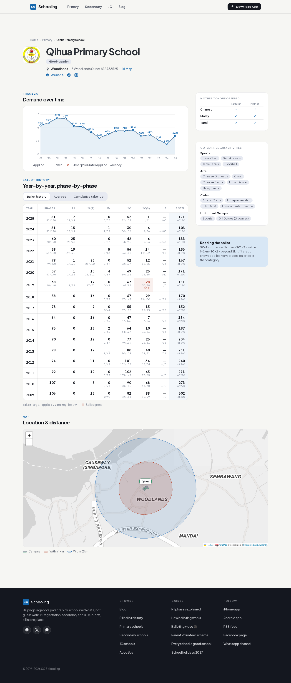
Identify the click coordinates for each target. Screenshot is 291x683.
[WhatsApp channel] (47, 630)
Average (60, 196)
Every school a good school (191, 644)
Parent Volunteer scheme (189, 635)
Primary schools (131, 626)
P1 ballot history (131, 618)
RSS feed (230, 626)
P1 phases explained (186, 609)
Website (57, 75)
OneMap (223, 545)
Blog (121, 7)
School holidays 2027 (187, 652)
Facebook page (235, 635)
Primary (73, 7)
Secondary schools (134, 635)
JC (110, 7)
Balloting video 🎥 (184, 626)
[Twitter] (37, 630)
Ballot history (36, 196)
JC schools (127, 644)
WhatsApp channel (237, 644)
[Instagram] (76, 75)
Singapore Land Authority (255, 545)
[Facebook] (69, 75)
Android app (232, 618)
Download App (247, 6)
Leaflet (209, 545)
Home (34, 40)
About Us (126, 652)
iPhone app (231, 609)
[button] (29, 435)
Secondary (93, 7)
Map (129, 69)
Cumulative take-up (88, 196)
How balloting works (186, 618)
